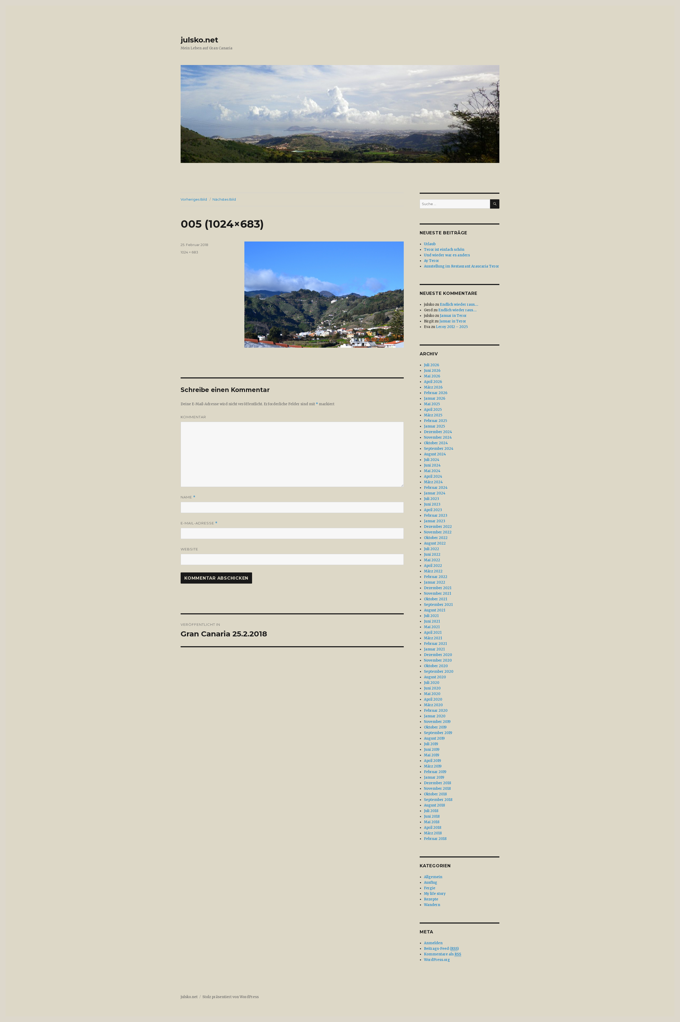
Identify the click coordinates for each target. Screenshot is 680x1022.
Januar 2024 (434, 493)
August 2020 (435, 677)
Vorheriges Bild (194, 199)
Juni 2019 (431, 749)
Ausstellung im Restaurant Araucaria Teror (461, 266)
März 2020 (433, 705)
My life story (435, 893)
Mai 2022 (432, 560)
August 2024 (435, 454)
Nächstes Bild (224, 199)
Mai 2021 (432, 627)
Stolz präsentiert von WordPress (230, 997)
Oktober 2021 (435, 599)
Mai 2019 (431, 755)
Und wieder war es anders (447, 255)
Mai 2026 (432, 376)
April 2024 (433, 476)
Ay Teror (431, 260)
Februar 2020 (436, 710)
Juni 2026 (432, 370)
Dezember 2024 (438, 432)
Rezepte (431, 899)
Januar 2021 (434, 649)
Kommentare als (442, 954)
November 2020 (438, 660)
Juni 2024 (432, 465)
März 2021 (433, 638)
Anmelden (433, 943)
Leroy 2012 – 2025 (452, 327)
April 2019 (432, 760)
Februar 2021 (435, 643)
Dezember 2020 (438, 655)
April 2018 (432, 827)
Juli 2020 (431, 682)
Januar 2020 (434, 716)
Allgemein (433, 877)
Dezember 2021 (437, 588)
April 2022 (433, 565)
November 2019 (437, 721)
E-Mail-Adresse (199, 523)
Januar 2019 (434, 777)
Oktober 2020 (436, 666)
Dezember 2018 (437, 783)
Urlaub (430, 244)
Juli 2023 (431, 499)
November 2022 (438, 532)
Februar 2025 (435, 421)
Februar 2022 (435, 577)
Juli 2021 (431, 616)
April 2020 (433, 699)
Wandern (432, 905)
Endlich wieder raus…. (459, 304)
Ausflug (430, 882)
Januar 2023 (434, 521)
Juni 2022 (432, 554)
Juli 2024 (431, 460)
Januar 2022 (434, 582)
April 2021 (432, 632)
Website (189, 549)
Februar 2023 (435, 515)
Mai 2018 (431, 822)
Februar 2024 (436, 487)
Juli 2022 (431, 549)
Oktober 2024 (436, 443)
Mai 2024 (432, 471)
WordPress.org (437, 960)
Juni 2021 (432, 621)
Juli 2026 (431, 365)
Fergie (429, 888)
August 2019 (434, 738)
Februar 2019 (435, 772)
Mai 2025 (432, 404)
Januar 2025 (434, 426)
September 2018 (438, 799)
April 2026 (433, 382)
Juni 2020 (432, 688)
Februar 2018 (435, 838)
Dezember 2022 (438, 526)
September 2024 (438, 448)
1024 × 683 (189, 252)
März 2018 (433, 833)
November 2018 (437, 788)
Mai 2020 (432, 694)
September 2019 (438, 733)
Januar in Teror (453, 315)
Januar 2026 (434, 398)
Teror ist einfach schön (444, 249)
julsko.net (199, 39)
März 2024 (433, 482)
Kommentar (193, 417)
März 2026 (433, 387)
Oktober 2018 (435, 794)
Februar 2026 (435, 393)
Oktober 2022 (436, 538)
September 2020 (438, 671)
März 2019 (432, 766)
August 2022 (435, 543)
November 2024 (438, 437)
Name (188, 497)
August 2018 (434, 805)
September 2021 (438, 604)
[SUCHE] (494, 204)
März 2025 (433, 415)
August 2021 (434, 610)
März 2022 (433, 571)
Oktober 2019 (435, 727)
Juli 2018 (431, 811)
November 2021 (437, 593)
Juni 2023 (432, 504)
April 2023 (433, 510)
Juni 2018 (432, 816)
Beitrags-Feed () (441, 948)
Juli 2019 (431, 744)
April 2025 (433, 409)
